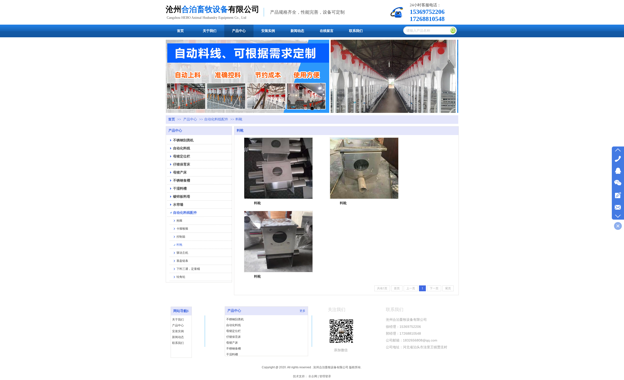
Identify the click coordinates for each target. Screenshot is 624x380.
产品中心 (190, 119)
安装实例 (178, 331)
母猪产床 (232, 342)
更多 (186, 311)
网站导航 (180, 311)
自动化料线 (233, 325)
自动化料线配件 (216, 119)
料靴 (238, 119)
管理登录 (325, 376)
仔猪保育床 (233, 337)
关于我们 (178, 319)
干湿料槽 (232, 354)
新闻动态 (178, 337)
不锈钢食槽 (233, 348)
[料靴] (278, 168)
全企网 (312, 376)
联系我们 (178, 343)
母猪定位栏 (233, 331)
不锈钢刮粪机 (235, 319)
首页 (171, 119)
